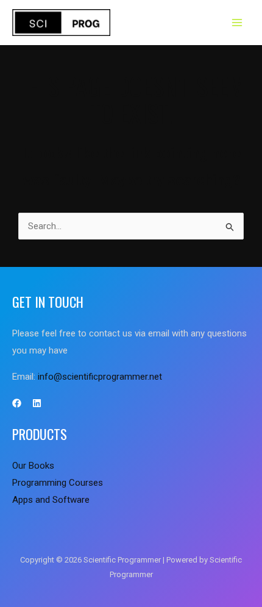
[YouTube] (36, 403)
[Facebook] (16, 403)
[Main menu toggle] (237, 23)
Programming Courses (57, 482)
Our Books (33, 465)
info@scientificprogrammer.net (100, 376)
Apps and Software (51, 499)
